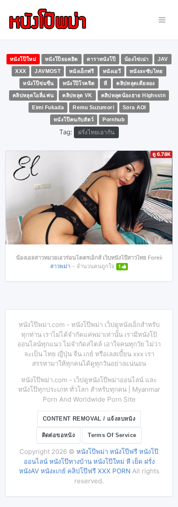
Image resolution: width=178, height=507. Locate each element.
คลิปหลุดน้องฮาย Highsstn (133, 95)
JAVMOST (47, 71)
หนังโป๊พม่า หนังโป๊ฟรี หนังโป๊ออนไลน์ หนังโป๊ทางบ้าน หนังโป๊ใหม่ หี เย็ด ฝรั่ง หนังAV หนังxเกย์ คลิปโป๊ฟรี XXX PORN (89, 461)
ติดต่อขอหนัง (58, 435)
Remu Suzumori (93, 108)
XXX (20, 71)
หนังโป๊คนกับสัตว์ (74, 120)
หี (105, 83)
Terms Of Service (112, 435)
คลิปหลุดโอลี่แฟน (33, 95)
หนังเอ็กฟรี (81, 71)
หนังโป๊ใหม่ (23, 59)
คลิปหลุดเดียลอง (135, 83)
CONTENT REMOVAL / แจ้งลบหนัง (89, 418)
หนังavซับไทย (146, 71)
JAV (163, 59)
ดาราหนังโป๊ (101, 59)
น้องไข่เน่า (136, 59)
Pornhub (113, 120)
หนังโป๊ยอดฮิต (61, 59)
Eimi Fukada (48, 108)
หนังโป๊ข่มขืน (38, 83)
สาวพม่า (60, 266)
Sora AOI (134, 108)
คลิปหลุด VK (77, 95)
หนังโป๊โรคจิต (79, 83)
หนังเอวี (112, 71)
